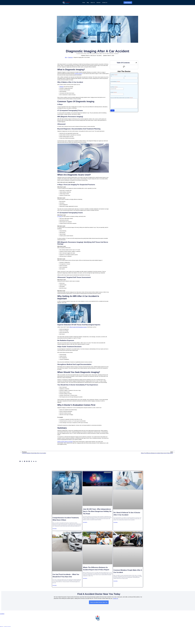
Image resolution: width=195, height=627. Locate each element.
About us (93, 2)
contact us (115, 598)
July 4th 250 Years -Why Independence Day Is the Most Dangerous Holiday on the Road (97, 511)
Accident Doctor (96, 624)
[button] (136, 62)
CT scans (59, 216)
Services (98, 2)
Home (83, 2)
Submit (112, 110)
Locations (2, 613)
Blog (88, 2)
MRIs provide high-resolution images (78, 327)
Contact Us (104, 2)
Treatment (70, 57)
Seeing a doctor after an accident (65, 441)
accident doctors (78, 73)
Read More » (55, 528)
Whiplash (61, 86)
